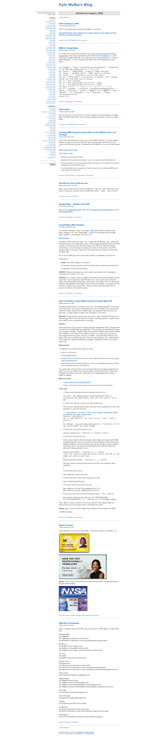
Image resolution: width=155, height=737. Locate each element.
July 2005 (52, 91)
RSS (112, 373)
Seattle (52, 144)
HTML (61, 375)
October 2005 (51, 86)
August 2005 (51, 89)
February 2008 (51, 47)
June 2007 (52, 55)
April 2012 (52, 20)
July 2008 (52, 40)
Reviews (51, 142)
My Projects (49, 132)
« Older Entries (64, 17)
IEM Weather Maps (65, 212)
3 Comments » (89, 175)
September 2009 (50, 28)
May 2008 (52, 43)
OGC (87, 230)
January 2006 (51, 81)
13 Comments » (78, 101)
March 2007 (52, 60)
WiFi (52, 156)
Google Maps (69, 101)
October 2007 (51, 52)
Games (52, 120)
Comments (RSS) (89, 733)
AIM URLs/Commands (69, 623)
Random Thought (75, 615)
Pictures (67, 615)
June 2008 (52, 42)
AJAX (51, 108)
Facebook (51, 117)
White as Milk (89, 732)
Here (66, 508)
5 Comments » (95, 615)
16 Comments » (78, 517)
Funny (51, 118)
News (51, 134)
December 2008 (50, 35)
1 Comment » (75, 196)
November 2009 (50, 26)
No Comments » (82, 40)
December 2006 (50, 64)
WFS (92, 230)
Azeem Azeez (70, 733)
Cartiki (52, 110)
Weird (51, 154)
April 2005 (52, 96)
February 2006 (51, 79)
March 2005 (52, 98)
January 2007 (51, 62)
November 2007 (50, 50)
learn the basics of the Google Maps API (77, 382)
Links (51, 128)
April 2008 (52, 45)
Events (52, 115)
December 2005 (50, 82)
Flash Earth (64, 109)
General (67, 722)
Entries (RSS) (78, 733)
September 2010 (50, 21)
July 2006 (52, 70)
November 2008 (50, 37)
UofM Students (72, 40)
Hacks (52, 127)
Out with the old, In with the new (73, 183)
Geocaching (50, 123)
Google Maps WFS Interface (71, 225)
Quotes (51, 139)
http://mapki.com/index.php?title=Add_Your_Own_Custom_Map (90, 413)
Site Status (50, 145)
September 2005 (50, 87)
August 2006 (51, 69)
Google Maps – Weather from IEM (74, 204)
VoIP (52, 152)
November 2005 (50, 84)
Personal (67, 196)
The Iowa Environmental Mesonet (101, 210)
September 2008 (50, 38)
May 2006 (52, 74)
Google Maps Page (74, 210)
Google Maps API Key (69, 355)
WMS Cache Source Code (68, 150)
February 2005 (51, 99)
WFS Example (64, 238)
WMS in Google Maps (68, 48)
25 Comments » (78, 293)
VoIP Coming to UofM (68, 24)
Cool (66, 40)
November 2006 (50, 65)
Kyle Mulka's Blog (75, 4)
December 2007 (50, 48)
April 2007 (52, 59)
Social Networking (49, 147)
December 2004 (50, 103)
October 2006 (51, 67)
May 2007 (52, 57)
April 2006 (52, 76)
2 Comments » (74, 722)
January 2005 (51, 101)
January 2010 (51, 25)
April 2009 (52, 33)
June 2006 (52, 72)
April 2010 (52, 23)
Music (52, 130)
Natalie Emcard (66, 525)
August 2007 (51, 54)
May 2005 (52, 94)
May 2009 (52, 32)
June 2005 (52, 93)
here (91, 320)
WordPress (51, 157)
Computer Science (70, 175)
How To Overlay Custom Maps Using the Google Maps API (85, 301)
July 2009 (52, 30)
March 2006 (52, 77)
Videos (51, 150)
